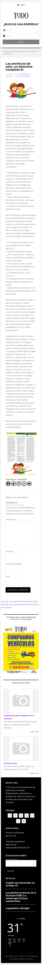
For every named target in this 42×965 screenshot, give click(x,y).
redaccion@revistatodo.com (18, 847)
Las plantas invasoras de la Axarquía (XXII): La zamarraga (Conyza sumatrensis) (21, 896)
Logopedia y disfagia (17, 908)
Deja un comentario (22, 76)
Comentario (11, 519)
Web (8, 576)
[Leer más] (34, 732)
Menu (22, 5)
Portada (6, 51)
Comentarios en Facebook (15, 505)
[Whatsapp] (24, 483)
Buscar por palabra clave (12, 859)
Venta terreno (10, 763)
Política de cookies (25, 959)
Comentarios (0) (11, 502)
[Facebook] (8, 483)
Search (21, 42)
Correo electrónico (14, 564)
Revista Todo (21, 15)
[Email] (29, 483)
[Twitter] (13, 483)
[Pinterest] (18, 483)
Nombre (10, 551)
